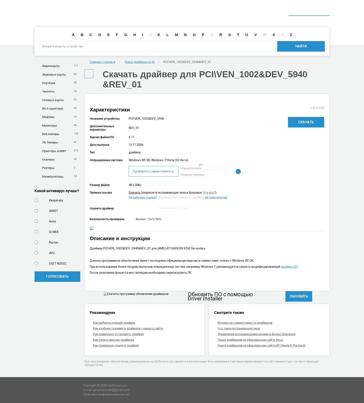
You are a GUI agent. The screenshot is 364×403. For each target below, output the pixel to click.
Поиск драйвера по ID (309, 10)
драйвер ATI (289, 266)
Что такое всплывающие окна (239, 328)
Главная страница (102, 62)
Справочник (275, 10)
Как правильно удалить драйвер (116, 345)
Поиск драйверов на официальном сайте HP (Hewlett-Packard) (261, 345)
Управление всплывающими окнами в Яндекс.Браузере (257, 334)
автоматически (216, 197)
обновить (299, 296)
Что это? (209, 192)
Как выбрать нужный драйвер (114, 322)
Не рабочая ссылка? (143, 197)
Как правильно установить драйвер (118, 334)
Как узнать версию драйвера (113, 339)
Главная (252, 10)
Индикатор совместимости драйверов (245, 322)
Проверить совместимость (153, 171)
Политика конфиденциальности (106, 394)
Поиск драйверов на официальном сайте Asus (250, 339)
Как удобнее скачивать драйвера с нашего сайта (128, 328)
